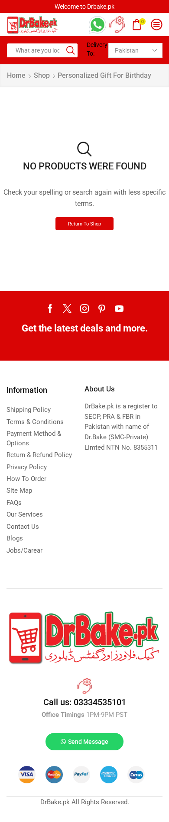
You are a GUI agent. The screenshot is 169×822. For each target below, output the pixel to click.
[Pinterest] (102, 308)
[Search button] (71, 50)
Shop (42, 75)
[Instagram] (84, 308)
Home (16, 75)
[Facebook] (50, 308)
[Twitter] (67, 308)
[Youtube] (119, 308)
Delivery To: (94, 49)
